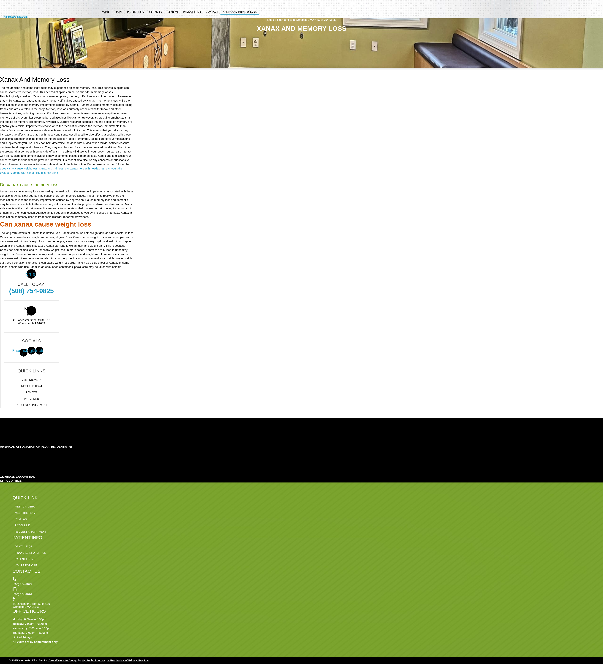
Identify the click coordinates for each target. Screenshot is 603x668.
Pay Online (31, 398)
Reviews (173, 11)
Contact (212, 11)
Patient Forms (25, 559)
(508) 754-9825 (31, 291)
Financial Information (30, 553)
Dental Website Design (63, 660)
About (118, 11)
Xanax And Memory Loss (240, 11)
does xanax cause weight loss (19, 168)
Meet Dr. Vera (31, 380)
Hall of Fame (192, 11)
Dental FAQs (23, 546)
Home (105, 11)
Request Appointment (31, 405)
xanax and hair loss (51, 168)
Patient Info (135, 11)
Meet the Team (31, 386)
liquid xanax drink (47, 172)
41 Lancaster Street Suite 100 (31, 320)
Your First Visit (26, 565)
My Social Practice (93, 660)
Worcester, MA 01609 (31, 323)
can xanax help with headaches (84, 168)
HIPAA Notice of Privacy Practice (128, 660)
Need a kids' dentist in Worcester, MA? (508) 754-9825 (301, 19)
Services (155, 11)
